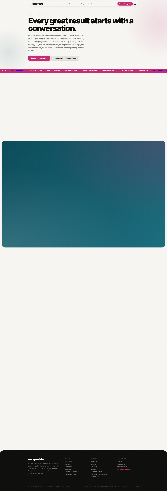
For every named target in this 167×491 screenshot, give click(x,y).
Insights (83, 4)
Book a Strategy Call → (124, 469)
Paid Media (68, 466)
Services (71, 4)
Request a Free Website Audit (65, 58)
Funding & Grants (96, 471)
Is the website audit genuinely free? (93, 410)
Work (77, 4)
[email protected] (137, 71)
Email (32, 174)
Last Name (87, 166)
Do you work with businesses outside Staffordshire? (99, 435)
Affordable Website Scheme (99, 474)
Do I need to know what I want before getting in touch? (100, 418)
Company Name (88, 182)
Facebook (59, 288)
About (90, 4)
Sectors (93, 464)
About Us (94, 461)
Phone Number (88, 174)
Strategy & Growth (71, 471)
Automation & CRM (71, 474)
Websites (68, 469)
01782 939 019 (53, 276)
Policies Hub (95, 476)
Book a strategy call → (39, 58)
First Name (34, 166)
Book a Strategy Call (125, 4)
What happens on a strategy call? (92, 402)
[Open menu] (135, 4)
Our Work (94, 466)
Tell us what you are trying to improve (41, 199)
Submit (36, 238)
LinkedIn (51, 288)
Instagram (68, 288)
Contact (119, 461)
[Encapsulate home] (37, 4)
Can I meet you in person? (89, 427)
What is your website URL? (37, 182)
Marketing (68, 464)
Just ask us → (34, 421)
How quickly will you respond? (91, 394)
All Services (68, 461)
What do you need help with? (38, 191)
